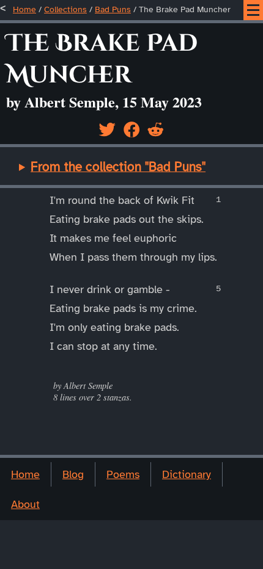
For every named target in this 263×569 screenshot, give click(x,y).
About (25, 504)
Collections (65, 9)
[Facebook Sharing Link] (131, 129)
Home (24, 9)
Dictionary (186, 474)
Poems (122, 474)
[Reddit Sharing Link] (155, 129)
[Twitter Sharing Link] (107, 129)
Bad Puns (113, 9)
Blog (73, 474)
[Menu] (253, 10)
